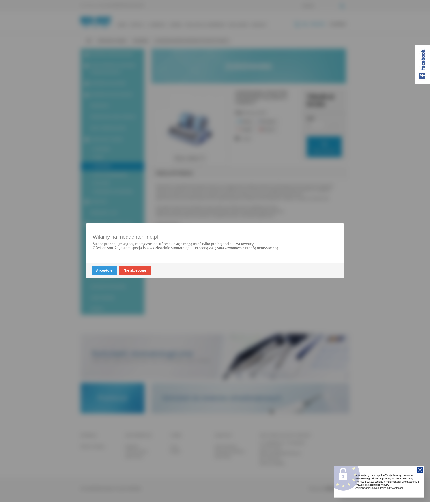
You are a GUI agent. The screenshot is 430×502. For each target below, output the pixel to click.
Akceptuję (104, 270)
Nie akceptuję (135, 270)
